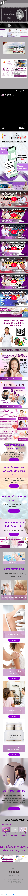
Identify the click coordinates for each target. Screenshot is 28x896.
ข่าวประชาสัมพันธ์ (6, 834)
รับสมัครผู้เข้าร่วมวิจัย (22, 834)
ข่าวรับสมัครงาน (14, 834)
